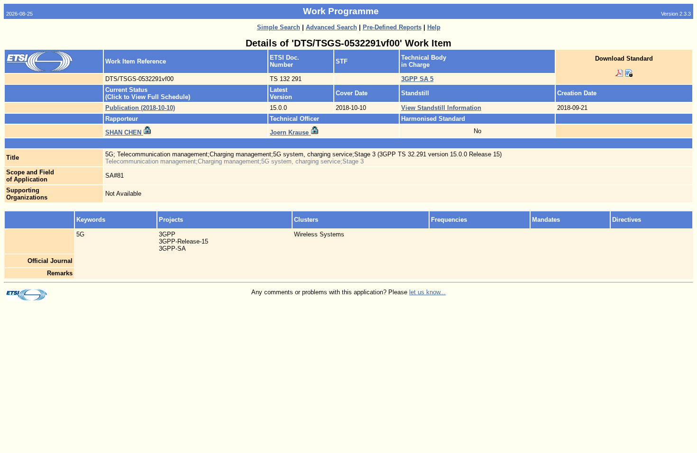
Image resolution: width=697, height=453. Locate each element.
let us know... (427, 292)
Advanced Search (331, 27)
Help (433, 27)
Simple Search (278, 27)
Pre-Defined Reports (392, 27)
